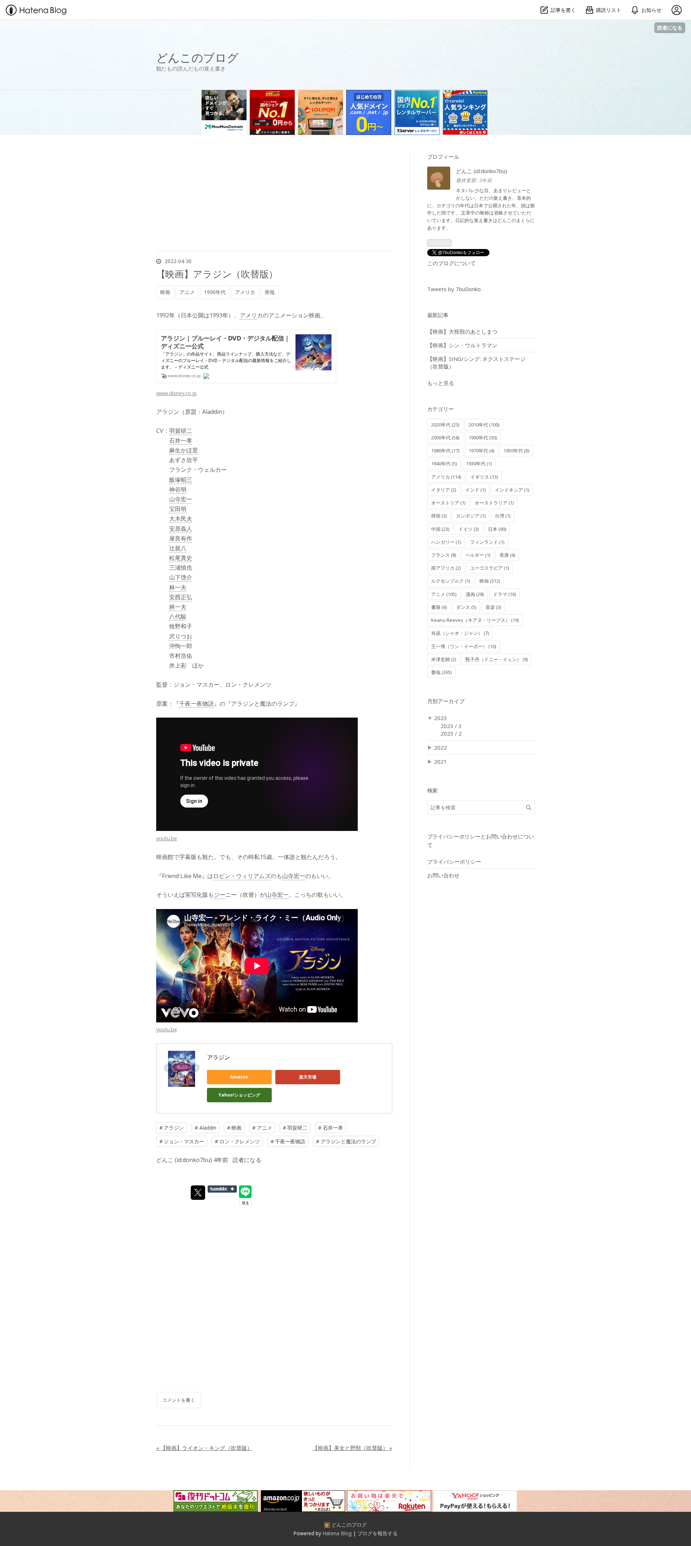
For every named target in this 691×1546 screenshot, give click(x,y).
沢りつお (180, 636)
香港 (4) (507, 555)
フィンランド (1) (487, 542)
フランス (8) (443, 555)
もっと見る (440, 382)
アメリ (248, 315)
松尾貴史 (180, 558)
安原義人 (180, 529)
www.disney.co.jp (176, 393)
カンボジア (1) (470, 515)
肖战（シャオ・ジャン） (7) (460, 633)
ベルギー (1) (477, 555)
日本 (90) (497, 529)
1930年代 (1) (479, 463)
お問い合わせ (443, 875)
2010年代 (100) (484, 424)
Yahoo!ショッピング (239, 1095)
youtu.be (166, 838)
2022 (440, 747)
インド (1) (475, 490)
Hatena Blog (337, 1533)
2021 (440, 761)
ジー (219, 895)
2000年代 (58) (445, 437)
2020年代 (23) (445, 424)
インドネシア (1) (512, 490)
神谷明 (177, 489)
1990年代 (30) (483, 437)
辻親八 (177, 548)
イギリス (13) (484, 477)
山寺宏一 (180, 499)
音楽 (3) (493, 607)
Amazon (239, 1077)
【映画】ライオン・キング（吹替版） (204, 1447)
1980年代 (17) (445, 450)
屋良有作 (180, 538)
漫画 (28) (475, 594)
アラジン (218, 1057)
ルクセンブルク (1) (450, 581)
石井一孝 (180, 440)
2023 (440, 718)
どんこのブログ (197, 57)
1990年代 (215, 292)
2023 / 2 (451, 733)
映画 (165, 292)
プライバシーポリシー (454, 861)
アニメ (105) (443, 594)
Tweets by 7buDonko (454, 289)
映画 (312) (489, 581)
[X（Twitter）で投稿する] (198, 1192)
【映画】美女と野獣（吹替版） (352, 1447)
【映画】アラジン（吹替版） (217, 273)
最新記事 (437, 314)
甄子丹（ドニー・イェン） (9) (496, 659)
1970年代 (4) (481, 450)
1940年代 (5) (444, 463)
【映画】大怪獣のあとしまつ (462, 331)
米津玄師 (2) (443, 659)
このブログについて (451, 263)
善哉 (270, 292)
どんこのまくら (513, 220)
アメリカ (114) (446, 477)
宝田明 (177, 509)
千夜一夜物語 (196, 704)
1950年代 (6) (516, 450)
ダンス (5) (466, 607)
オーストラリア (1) (494, 502)
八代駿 (177, 616)
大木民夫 (180, 519)
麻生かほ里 (183, 450)
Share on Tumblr (222, 1189)
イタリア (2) (443, 490)
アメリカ (245, 292)
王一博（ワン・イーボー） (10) (463, 646)
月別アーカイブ (446, 701)
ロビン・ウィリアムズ (242, 876)
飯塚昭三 (180, 480)
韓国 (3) (439, 515)
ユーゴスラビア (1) (489, 568)
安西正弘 (180, 597)
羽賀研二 (180, 431)
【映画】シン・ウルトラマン (462, 345)
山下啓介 (180, 577)
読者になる (669, 27)
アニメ (187, 292)
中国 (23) (440, 529)
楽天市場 (307, 1077)
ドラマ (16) (504, 594)
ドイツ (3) (469, 529)
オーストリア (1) (448, 502)
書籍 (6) (439, 607)
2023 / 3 (451, 725)
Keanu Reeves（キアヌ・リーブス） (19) (475, 620)
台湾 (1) (502, 515)
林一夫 (177, 587)
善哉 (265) (441, 672)
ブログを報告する (377, 1533)
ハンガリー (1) (446, 542)
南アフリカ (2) (446, 568)
